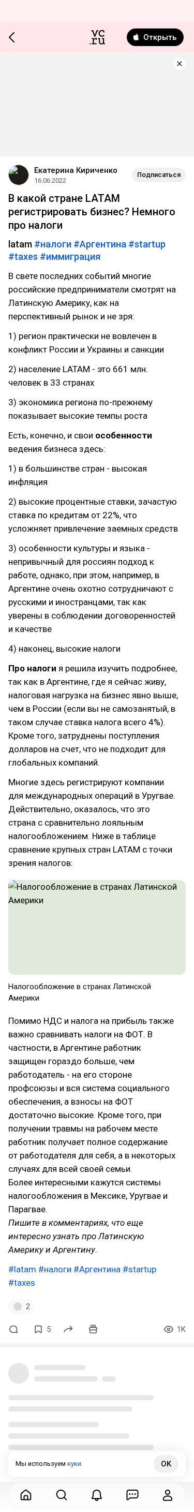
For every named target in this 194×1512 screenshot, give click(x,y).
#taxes (23, 256)
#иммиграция (70, 256)
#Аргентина (99, 244)
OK (166, 1464)
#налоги (52, 244)
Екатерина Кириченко (75, 170)
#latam (22, 1269)
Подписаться (159, 175)
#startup (147, 244)
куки (74, 1463)
